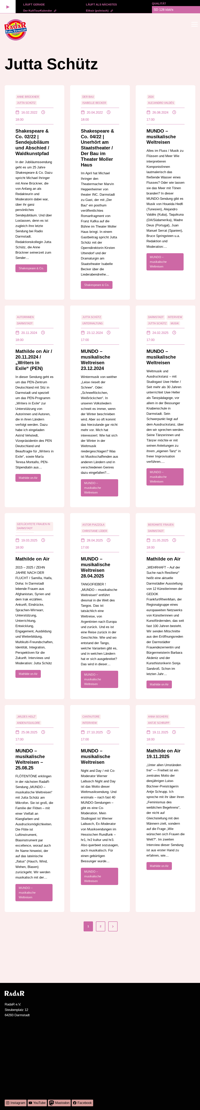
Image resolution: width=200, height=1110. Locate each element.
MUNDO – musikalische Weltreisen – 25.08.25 (30, 759)
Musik (175, 323)
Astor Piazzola (93, 524)
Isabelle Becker (94, 102)
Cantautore (91, 716)
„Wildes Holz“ (26, 716)
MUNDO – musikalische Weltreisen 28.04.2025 (95, 567)
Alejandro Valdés (161, 102)
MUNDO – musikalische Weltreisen (161, 136)
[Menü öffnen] (194, 24)
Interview (175, 317)
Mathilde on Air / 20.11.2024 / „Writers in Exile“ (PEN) (33, 360)
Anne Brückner (28, 96)
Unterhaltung (92, 323)
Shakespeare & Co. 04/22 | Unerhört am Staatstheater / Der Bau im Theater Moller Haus (97, 147)
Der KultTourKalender (37, 10)
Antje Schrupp (158, 722)
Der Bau (88, 96)
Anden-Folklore (28, 722)
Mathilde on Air (32, 558)
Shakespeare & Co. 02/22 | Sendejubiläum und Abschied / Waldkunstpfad (32, 142)
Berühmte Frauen (160, 524)
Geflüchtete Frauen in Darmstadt (33, 526)
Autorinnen (25, 317)
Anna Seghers (158, 716)
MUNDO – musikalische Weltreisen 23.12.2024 (95, 360)
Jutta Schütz (26, 102)
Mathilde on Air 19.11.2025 (163, 753)
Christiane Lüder (94, 531)
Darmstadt (25, 323)
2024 (151, 96)
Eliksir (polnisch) (97, 10)
